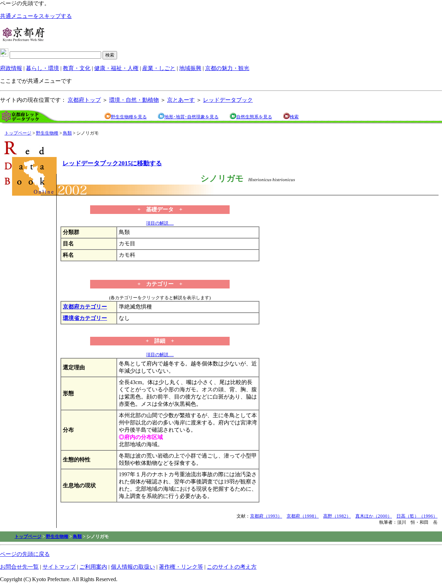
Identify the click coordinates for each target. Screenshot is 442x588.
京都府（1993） (266, 516)
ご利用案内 (93, 567)
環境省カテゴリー (85, 318)
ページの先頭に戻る (25, 554)
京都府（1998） (303, 516)
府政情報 (11, 68)
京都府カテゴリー (85, 307)
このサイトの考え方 (232, 567)
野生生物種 (47, 133)
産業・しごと (158, 68)
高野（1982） (337, 516)
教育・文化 (76, 68)
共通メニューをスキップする (36, 16)
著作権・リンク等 (181, 567)
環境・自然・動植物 (134, 100)
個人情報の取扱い (133, 567)
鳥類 (67, 133)
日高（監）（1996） (417, 516)
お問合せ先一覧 (19, 567)
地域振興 (190, 68)
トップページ (17, 133)
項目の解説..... (160, 223)
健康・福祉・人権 (116, 68)
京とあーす (181, 100)
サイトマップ (59, 567)
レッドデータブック (228, 100)
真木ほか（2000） (373, 516)
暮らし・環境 (42, 68)
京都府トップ (84, 100)
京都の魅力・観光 (227, 68)
